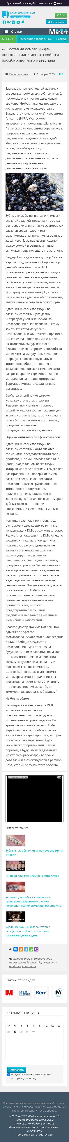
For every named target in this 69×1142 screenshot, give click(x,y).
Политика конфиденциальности (34, 1123)
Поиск (10, 39)
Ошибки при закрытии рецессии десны (32, 876)
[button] (9, 1026)
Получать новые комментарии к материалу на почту (31, 1076)
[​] (34, 1048)
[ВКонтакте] (15, 949)
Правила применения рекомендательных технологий (34, 1129)
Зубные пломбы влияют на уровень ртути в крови (34, 852)
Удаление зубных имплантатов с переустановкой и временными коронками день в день (28, 931)
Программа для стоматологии (34, 1134)
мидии (27, 962)
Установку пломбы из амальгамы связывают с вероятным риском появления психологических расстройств (33, 901)
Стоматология (18, 74)
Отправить (17, 1070)
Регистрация (58, 21)
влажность (29, 966)
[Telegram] (26, 949)
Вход (62, 15)
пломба (36, 962)
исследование (21, 959)
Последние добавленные (35, 39)
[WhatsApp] (31, 949)
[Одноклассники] (21, 949)
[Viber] (36, 949)
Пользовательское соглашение (34, 1120)
